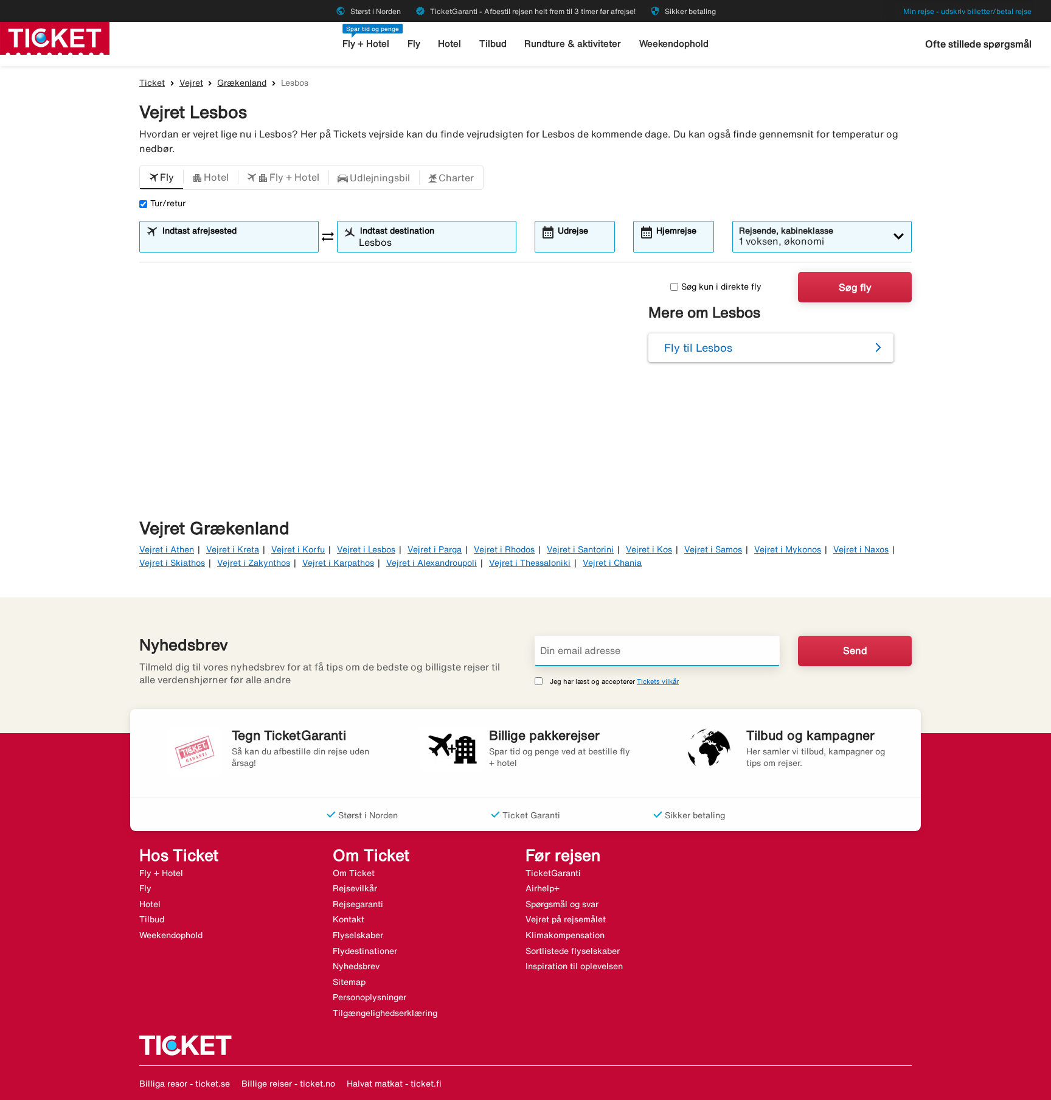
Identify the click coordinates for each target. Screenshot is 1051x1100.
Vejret (191, 82)
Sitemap (349, 982)
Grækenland (241, 82)
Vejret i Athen (166, 549)
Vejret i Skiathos (172, 563)
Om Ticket (354, 873)
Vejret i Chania (612, 563)
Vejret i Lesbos (366, 549)
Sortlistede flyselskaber (573, 951)
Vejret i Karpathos (338, 563)
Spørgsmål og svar (562, 904)
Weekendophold (674, 43)
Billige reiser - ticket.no (288, 1083)
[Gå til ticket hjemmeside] (54, 37)
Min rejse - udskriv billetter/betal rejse (967, 11)
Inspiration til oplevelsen (574, 966)
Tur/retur (168, 203)
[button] (161, 177)
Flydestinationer (365, 951)
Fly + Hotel (365, 43)
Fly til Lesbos (698, 347)
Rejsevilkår (355, 888)
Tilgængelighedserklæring (385, 1013)
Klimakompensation (565, 935)
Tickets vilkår (658, 681)
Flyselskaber (358, 935)
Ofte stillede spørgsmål (978, 44)
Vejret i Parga (435, 549)
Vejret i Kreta (232, 549)
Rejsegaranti (358, 904)
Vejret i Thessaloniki (530, 563)
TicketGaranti (553, 873)
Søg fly (855, 287)
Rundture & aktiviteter (572, 43)
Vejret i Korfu (298, 549)
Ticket (152, 82)
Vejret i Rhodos (504, 549)
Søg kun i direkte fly (721, 286)
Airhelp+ (543, 888)
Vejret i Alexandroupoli (431, 563)
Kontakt (348, 919)
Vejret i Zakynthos (253, 563)
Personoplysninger (369, 997)
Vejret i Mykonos (787, 549)
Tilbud (493, 43)
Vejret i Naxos (861, 549)
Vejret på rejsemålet (566, 919)
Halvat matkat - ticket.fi (394, 1083)
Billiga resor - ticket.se (184, 1083)
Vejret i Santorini (580, 549)
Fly (414, 43)
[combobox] (236, 242)
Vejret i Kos (649, 549)
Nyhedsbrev (356, 966)
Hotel (449, 43)
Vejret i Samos (713, 549)
